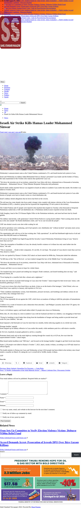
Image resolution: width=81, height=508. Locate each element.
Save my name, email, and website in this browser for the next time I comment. (29, 409)
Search (2, 451)
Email (2, 401)
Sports (6, 97)
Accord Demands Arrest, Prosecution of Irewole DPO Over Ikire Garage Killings (31, 5)
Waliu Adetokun (5, 438)
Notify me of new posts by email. (14, 417)
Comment (4, 394)
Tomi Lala (3, 132)
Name (2, 398)
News (6, 93)
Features (7, 89)
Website (2, 405)
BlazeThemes (35, 507)
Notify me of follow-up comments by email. (17, 413)
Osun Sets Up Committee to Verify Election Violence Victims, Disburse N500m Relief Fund (35, 3)
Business (7, 87)
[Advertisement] (40, 65)
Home (6, 85)
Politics (6, 95)
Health (6, 91)
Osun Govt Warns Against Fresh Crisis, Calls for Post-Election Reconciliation (30, 7)
